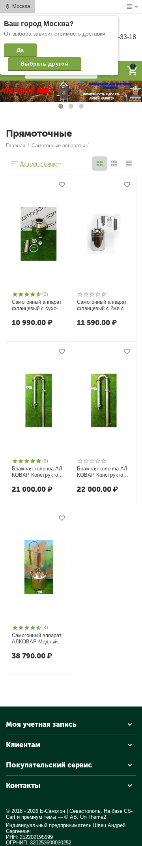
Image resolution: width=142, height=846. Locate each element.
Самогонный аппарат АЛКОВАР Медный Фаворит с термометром (37, 638)
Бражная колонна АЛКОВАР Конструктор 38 (38, 472)
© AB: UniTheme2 (85, 817)
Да (20, 50)
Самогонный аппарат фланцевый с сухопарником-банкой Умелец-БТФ (38, 305)
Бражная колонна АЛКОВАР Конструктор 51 (103, 472)
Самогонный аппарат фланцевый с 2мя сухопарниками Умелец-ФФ (103, 305)
